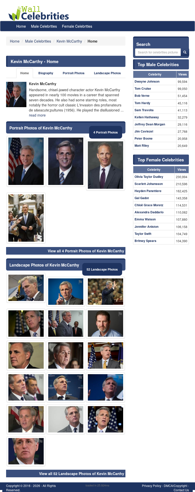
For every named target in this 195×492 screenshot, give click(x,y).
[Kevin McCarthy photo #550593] (26, 355)
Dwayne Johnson (147, 81)
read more (37, 115)
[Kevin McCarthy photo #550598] (26, 387)
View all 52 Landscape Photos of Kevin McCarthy (81, 473)
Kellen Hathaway (147, 117)
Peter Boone (144, 138)
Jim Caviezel (144, 131)
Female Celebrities (77, 26)
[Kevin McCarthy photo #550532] (26, 451)
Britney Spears (145, 240)
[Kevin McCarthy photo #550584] (105, 292)
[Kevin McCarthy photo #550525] (105, 419)
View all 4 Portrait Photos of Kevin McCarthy (86, 250)
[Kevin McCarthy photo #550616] (26, 218)
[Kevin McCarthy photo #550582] (65, 161)
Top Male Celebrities (158, 64)
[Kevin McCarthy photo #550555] (65, 323)
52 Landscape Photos (102, 269)
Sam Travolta (144, 110)
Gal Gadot (142, 198)
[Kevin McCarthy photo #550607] (65, 387)
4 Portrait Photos (105, 132)
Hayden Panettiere (148, 190)
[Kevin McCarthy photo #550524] (26, 161)
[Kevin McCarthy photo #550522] (65, 292)
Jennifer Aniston (146, 226)
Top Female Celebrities (161, 160)
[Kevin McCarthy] (16, 94)
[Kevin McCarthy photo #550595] (65, 355)
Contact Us (181, 490)
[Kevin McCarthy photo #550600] (105, 355)
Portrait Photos (74, 73)
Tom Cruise (143, 88)
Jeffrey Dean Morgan (150, 124)
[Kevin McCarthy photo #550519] (65, 419)
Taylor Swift (143, 233)
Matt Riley (142, 145)
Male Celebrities (44, 26)
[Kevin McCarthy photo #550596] (105, 165)
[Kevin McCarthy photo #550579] (26, 419)
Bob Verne (142, 95)
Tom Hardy (142, 103)
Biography (45, 73)
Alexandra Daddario (149, 212)
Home (21, 26)
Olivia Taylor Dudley (149, 176)
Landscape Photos (107, 73)
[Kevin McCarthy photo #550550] (105, 387)
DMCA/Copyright (175, 485)
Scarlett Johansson (149, 183)
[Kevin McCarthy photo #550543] (26, 323)
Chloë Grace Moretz (149, 205)
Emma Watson (145, 219)
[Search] (185, 52)
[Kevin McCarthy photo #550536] (26, 288)
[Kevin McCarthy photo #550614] (105, 323)
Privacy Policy (151, 485)
